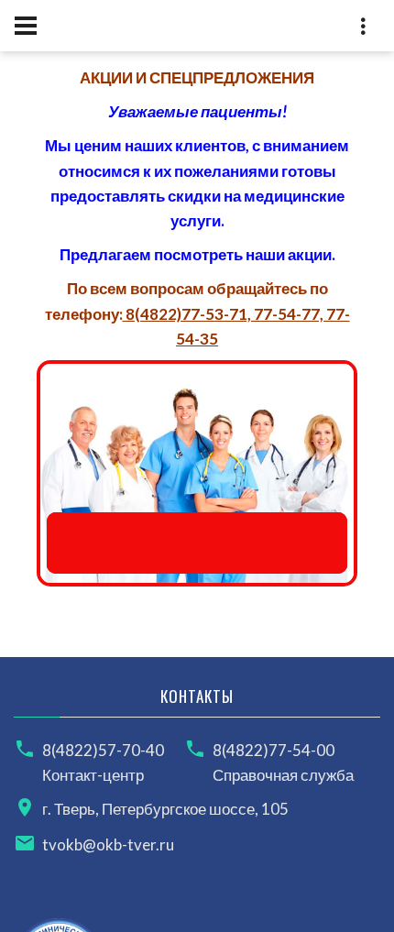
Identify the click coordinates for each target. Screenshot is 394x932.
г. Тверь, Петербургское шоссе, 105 (165, 808)
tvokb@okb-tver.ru (108, 844)
